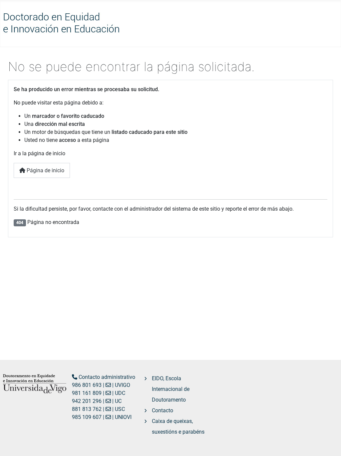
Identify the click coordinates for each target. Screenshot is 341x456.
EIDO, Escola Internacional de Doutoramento (170, 389)
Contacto (162, 410)
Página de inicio (44, 170)
